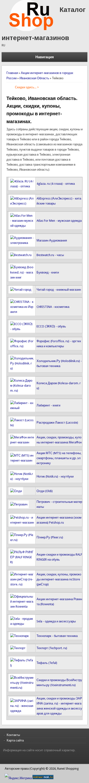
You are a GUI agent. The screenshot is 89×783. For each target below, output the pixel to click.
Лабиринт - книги (48, 405)
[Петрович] (19, 504)
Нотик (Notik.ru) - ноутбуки (55, 476)
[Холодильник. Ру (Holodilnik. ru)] (22, 368)
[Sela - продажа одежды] (22, 623)
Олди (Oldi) (45, 491)
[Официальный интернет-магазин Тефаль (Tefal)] (22, 665)
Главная (12, 73)
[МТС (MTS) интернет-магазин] (22, 460)
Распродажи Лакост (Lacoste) (57, 422)
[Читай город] (21, 289)
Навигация (44, 57)
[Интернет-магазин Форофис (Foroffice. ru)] (22, 346)
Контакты (13, 735)
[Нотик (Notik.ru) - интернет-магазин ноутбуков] (22, 479)
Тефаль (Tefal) (47, 663)
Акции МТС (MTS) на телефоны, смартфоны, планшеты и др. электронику (59, 458)
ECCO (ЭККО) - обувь (51, 326)
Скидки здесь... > (27, 87)
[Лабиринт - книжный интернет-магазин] (22, 408)
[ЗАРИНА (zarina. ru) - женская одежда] (22, 711)
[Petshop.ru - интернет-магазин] (22, 522)
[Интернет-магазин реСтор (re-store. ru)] (22, 584)
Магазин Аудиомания (52, 240)
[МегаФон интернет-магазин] (22, 442)
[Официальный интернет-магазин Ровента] (22, 606)
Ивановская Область (34, 78)
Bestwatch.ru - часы (50, 255)
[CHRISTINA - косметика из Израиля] (22, 312)
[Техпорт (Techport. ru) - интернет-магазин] (18, 648)
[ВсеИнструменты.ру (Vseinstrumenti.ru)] (22, 687)
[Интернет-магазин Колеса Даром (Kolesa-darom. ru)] (22, 390)
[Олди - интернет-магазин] (16, 491)
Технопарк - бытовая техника (57, 636)
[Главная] (31, 30)
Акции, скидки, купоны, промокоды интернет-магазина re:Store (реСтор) (59, 579)
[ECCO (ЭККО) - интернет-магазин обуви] (22, 329)
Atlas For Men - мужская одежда (59, 220)
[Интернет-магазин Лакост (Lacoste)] (22, 425)
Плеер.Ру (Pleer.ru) (50, 537)
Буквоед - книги (48, 272)
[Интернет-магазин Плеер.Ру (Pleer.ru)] (22, 540)
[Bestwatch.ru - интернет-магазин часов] (21, 255)
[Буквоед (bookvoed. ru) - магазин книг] (22, 277)
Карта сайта (15, 740)
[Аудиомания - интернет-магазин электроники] (22, 243)
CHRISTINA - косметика (53, 307)
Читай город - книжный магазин (59, 289)
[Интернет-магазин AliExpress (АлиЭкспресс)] (22, 203)
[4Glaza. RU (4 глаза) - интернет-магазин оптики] (22, 186)
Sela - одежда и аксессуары (56, 621)
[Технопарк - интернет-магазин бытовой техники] (19, 636)
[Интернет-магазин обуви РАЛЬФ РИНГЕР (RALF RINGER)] (22, 562)
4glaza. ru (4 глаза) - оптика (56, 183)
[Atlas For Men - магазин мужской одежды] (22, 225)
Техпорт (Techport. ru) (52, 648)
